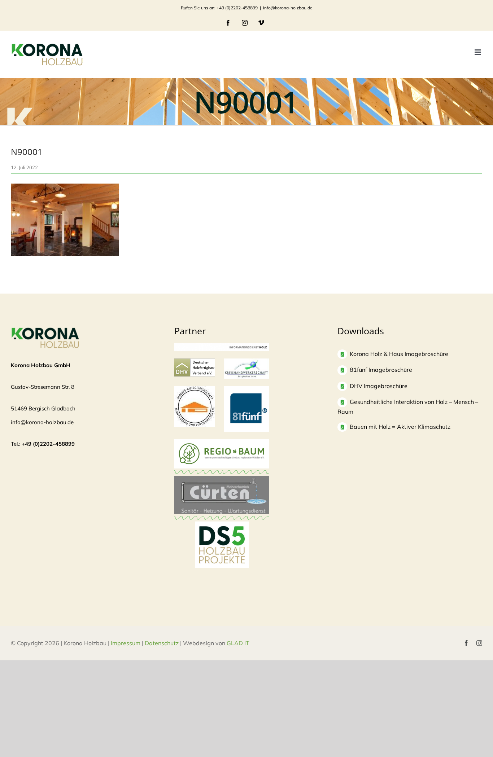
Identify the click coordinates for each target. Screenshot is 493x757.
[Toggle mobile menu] (478, 52)
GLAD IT (239, 643)
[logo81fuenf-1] (247, 389)
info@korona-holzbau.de (288, 7)
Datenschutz (162, 643)
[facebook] (466, 643)
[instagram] (479, 643)
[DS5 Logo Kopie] (222, 529)
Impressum (125, 643)
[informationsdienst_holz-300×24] (222, 346)
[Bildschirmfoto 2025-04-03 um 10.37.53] (222, 479)
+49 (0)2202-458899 (48, 443)
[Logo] (194, 389)
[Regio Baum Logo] (222, 442)
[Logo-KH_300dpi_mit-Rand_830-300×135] (247, 361)
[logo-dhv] (194, 361)
